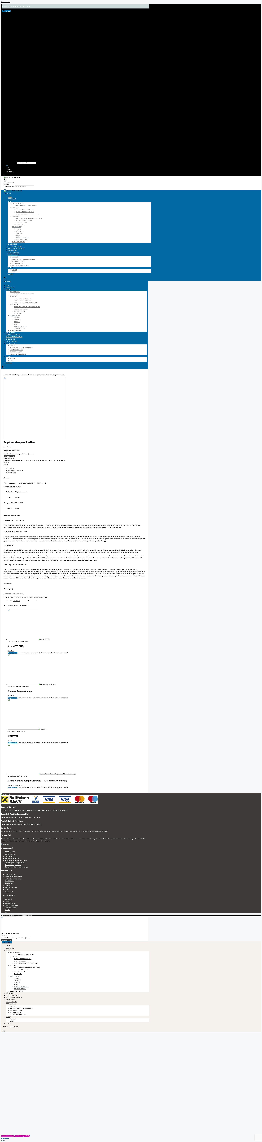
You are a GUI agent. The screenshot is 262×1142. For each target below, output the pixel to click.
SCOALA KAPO (13, 255)
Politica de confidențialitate (13, 876)
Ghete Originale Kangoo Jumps (15, 863)
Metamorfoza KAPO (18, 261)
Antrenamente (17, 203)
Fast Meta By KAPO (18, 263)
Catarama (13, 736)
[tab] (76, 468)
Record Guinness (10, 903)
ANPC (7, 889)
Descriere (11, 468)
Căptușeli (19, 231)
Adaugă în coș (9, 456)
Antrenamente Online (16, 248)
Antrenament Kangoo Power (26, 205)
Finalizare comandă (7, 1136)
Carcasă (19, 233)
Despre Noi (9, 171)
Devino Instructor (15, 246)
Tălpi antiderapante (23, 237)
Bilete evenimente (18, 242)
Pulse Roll (20, 225)
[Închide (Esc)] (8, 1138)
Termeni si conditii (10, 874)
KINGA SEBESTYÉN (11, 905)
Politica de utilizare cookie (13, 879)
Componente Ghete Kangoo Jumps (22, 460)
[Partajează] (6, 1138)
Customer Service (10, 908)
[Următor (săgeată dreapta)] (4, 1140)
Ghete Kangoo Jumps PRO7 (25, 212)
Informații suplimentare (15, 470)
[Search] (7, 165)
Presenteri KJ (13, 252)
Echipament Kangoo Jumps (36, 375)
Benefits (7, 910)
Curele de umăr (21, 222)
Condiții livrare (9, 881)
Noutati (14, 270)
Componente (16, 227)
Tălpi (18, 235)
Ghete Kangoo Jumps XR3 (24, 209)
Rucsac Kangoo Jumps (24, 220)
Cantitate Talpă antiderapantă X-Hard (16, 454)
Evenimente (12, 250)
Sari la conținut (5, 2)
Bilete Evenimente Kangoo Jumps (16, 860)
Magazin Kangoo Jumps (17, 375)
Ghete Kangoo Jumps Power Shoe (27, 214)
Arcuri (18, 229)
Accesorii (15, 216)
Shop (10, 201)
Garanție (8, 885)
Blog (7, 167)
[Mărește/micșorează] (1, 1138)
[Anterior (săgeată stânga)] (1, 1140)
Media (14, 272)
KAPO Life (15, 257)
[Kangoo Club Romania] (13, 191)
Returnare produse (11, 887)
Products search (11, 163)
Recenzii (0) (12, 472)
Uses (6, 912)
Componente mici (22, 240)
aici (105, 541)
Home (10, 197)
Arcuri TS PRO (16, 646)
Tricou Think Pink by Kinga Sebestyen (29, 218)
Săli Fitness (12, 244)
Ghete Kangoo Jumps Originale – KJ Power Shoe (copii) (37, 780)
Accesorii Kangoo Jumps (13, 865)
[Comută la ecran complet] (4, 1138)
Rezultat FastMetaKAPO (20, 265)
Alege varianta (12, 653)
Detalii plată (8, 883)
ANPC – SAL (9, 891)
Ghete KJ (15, 207)
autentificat (16, 601)
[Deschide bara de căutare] (5, 279)
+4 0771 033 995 (7, 6)
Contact (8, 169)
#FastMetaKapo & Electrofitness (23, 259)
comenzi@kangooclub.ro (22, 6)
